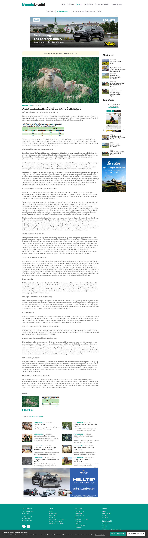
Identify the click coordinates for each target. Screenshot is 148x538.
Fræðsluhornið (53, 515)
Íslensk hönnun (79, 511)
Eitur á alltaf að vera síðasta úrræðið (83, 437)
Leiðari (99, 11)
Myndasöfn (105, 517)
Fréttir (63, 4)
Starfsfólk (104, 526)
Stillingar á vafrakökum (136, 533)
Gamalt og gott (53, 513)
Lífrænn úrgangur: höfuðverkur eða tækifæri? (46, 460)
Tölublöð (104, 515)
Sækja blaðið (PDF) (113, 107)
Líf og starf (78, 521)
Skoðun (78, 4)
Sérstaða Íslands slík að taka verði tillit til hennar (117, 84)
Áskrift (103, 527)
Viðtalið (77, 523)
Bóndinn (77, 517)
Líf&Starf (71, 4)
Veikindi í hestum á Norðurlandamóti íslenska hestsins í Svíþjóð (116, 93)
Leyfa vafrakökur (117, 533)
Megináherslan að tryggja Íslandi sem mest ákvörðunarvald (118, 69)
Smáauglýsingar (116, 4)
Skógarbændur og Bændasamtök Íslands (85, 425)
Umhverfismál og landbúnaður (57, 519)
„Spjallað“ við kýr (40, 424)
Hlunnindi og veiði (80, 525)
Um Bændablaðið (107, 524)
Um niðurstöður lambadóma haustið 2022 (84, 449)
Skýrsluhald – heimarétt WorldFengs (82, 460)
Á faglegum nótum (63, 11)
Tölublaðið (108, 99)
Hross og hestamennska (55, 521)
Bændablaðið (88, 4)
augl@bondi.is (28, 520)
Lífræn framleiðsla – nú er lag (44, 436)
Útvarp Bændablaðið (102, 4)
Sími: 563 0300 (28, 516)
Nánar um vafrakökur (100, 534)
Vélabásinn (78, 527)
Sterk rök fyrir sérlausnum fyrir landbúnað (115, 77)
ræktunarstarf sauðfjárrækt (36, 416)
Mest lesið (108, 55)
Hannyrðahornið (79, 515)
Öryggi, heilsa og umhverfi (56, 523)
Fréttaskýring (52, 517)
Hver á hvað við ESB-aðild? (116, 62)
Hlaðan (104, 511)
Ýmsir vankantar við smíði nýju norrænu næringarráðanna (45, 449)
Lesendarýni (50, 11)
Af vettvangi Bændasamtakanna (84, 11)
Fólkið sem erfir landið (81, 519)
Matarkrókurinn (79, 513)
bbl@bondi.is (28, 518)
